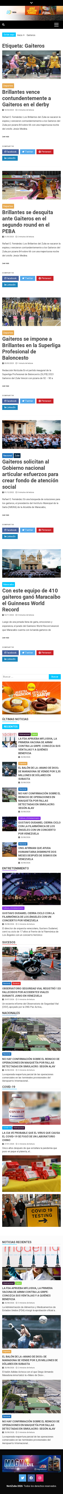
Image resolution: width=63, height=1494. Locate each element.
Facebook (11, 151)
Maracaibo (8, 584)
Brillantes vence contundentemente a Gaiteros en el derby (26, 98)
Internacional (24, 734)
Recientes (11, 726)
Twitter (28, 151)
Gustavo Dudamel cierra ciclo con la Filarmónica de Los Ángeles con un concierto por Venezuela (28, 917)
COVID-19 (8, 1087)
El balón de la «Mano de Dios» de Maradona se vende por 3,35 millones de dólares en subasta (30, 1360)
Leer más (5, 137)
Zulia (17, 455)
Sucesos (8, 942)
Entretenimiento (15, 868)
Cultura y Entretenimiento (29, 818)
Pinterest (46, 151)
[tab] (10, 726)
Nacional (7, 455)
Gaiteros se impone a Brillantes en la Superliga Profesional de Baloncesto (31, 348)
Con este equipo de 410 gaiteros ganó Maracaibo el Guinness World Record (31, 600)
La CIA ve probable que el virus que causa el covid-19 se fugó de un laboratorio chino (31, 1136)
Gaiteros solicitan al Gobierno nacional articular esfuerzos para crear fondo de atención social (30, 474)
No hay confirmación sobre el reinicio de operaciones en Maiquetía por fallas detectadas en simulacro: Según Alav (39, 801)
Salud (34, 734)
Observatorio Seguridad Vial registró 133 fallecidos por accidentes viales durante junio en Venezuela (31, 992)
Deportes (8, 85)
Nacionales (11, 1013)
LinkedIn (11, 158)
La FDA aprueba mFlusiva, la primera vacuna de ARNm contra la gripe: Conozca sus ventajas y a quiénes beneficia (39, 746)
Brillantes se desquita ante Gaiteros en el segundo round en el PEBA (27, 221)
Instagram (40, 1478)
